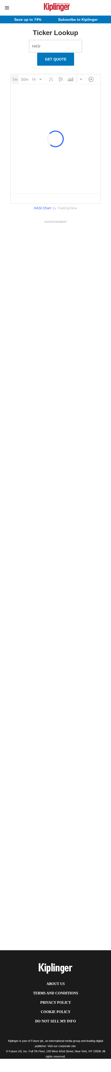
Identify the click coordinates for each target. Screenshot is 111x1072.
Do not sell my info (55, 1021)
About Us (55, 984)
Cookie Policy (55, 1012)
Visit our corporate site (61, 1046)
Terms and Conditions (55, 993)
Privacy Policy (55, 1002)
